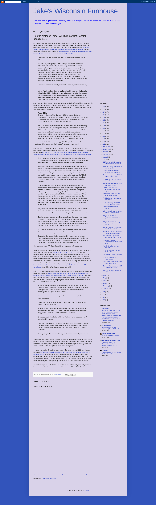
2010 (103, 294)
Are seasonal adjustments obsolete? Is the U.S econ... (112, 236)
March (105, 283)
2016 (103, 133)
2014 (103, 139)
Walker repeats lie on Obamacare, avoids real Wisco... (111, 223)
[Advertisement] (63, 455)
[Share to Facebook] (72, 375)
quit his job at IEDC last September (65, 252)
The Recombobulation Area (111, 340)
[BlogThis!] (68, 375)
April (105, 280)
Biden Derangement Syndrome (110, 335)
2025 (103, 109)
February (106, 286)
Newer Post (37, 475)
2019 (103, 125)
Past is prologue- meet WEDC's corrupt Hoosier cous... (113, 175)
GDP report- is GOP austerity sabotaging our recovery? (112, 162)
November (106, 149)
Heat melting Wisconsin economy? (110, 207)
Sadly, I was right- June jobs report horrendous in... (111, 194)
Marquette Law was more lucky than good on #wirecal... (112, 232)
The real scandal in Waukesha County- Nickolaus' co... (112, 228)
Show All (120, 358)
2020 (103, 123)
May (104, 278)
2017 (103, 131)
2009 (103, 297)
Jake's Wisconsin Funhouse (75, 11)
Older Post (89, 475)
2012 (103, 144)
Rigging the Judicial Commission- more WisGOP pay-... (112, 241)
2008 (103, 300)
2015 (103, 136)
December (106, 146)
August (105, 157)
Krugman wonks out (108, 334)
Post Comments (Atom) (49, 478)
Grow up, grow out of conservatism (109, 258)
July (104, 160)
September (107, 154)
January (106, 288)
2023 (103, 115)
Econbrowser (106, 325)
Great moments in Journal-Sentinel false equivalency (112, 251)
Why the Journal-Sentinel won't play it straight (112, 167)
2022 (103, 117)
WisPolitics (105, 308)
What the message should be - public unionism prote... (112, 271)
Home (63, 475)
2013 (103, 141)
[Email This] (66, 375)
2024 (103, 112)
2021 (103, 120)
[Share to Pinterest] (75, 375)
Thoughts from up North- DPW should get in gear (112, 184)
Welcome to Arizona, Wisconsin (113, 255)
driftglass (105, 350)
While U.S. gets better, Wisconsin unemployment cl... (112, 217)
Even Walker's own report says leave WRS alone (112, 262)
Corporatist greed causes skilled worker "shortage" (111, 171)
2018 (103, 128)
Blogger (86, 490)
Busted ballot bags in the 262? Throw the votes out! (112, 266)
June (105, 275)
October (106, 152)
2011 (103, 292)
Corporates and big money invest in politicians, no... (111, 203)
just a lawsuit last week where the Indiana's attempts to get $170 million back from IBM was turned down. (61, 265)
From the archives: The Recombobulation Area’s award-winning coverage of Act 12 (111, 344)
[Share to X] (70, 375)
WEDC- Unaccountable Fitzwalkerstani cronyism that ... (111, 189)
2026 (103, 107)
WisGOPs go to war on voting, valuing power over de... (112, 211)
